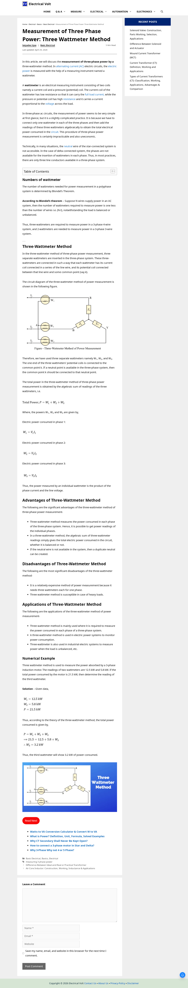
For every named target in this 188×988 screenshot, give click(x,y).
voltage (49, 103)
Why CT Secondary (42, 841)
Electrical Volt (40, 4)
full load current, (94, 94)
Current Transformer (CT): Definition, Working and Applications (143, 67)
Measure (76, 11)
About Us (103, 983)
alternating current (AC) (70, 66)
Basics (39, 24)
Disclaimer (133, 983)
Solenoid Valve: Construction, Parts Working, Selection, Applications (146, 34)
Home (47, 11)
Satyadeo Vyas (29, 45)
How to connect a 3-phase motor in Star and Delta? (62, 845)
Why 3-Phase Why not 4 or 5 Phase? (52, 850)
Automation (120, 11)
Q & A (59, 11)
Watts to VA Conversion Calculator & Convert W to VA (63, 831)
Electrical (96, 11)
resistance (69, 99)
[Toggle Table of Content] (111, 171)
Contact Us (90, 983)
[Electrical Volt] (24, 4)
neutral (67, 146)
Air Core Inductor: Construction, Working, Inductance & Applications (60, 868)
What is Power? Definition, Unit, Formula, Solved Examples (67, 836)
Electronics (144, 11)
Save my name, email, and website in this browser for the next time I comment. (65, 953)
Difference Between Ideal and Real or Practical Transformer (56, 864)
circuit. (55, 132)
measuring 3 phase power (39, 861)
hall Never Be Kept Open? (71, 841)
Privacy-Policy (117, 983)
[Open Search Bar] (162, 11)
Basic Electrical (48, 24)
